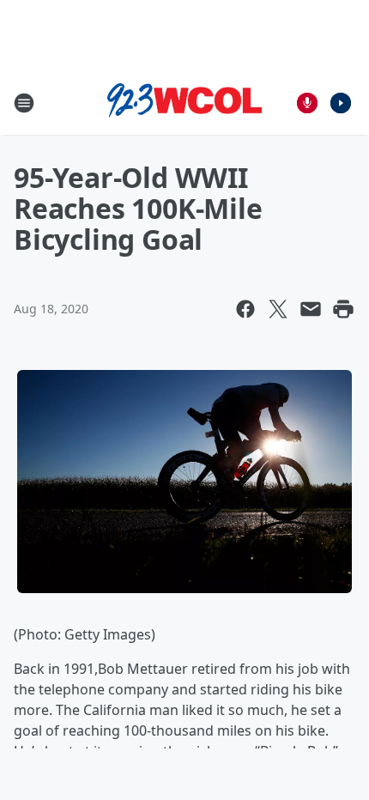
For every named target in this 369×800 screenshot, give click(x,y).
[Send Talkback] (307, 103)
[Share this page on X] (278, 309)
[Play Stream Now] (340, 103)
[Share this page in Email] (311, 309)
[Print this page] (343, 309)
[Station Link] (184, 103)
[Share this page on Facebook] (245, 309)
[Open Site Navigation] (24, 103)
